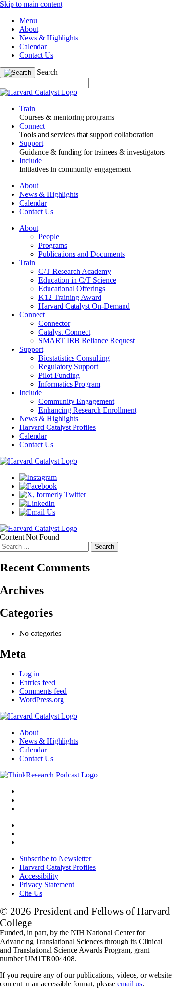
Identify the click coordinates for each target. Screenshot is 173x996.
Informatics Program (69, 384)
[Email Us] (37, 512)
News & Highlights (48, 38)
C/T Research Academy (74, 271)
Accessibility (38, 876)
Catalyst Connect (64, 332)
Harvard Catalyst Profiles (57, 427)
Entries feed (37, 682)
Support (31, 349)
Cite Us (30, 893)
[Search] (17, 72)
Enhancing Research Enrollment (87, 410)
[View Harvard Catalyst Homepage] (38, 92)
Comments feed (43, 691)
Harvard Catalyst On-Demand (84, 306)
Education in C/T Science (77, 280)
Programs (52, 245)
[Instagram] (38, 477)
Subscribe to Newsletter (55, 858)
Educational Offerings (71, 289)
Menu (28, 20)
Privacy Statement (46, 884)
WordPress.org (41, 700)
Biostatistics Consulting (74, 358)
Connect (32, 314)
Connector (54, 323)
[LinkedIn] (37, 503)
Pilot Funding (59, 375)
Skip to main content (31, 4)
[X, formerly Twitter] (52, 495)
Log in (29, 674)
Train (27, 263)
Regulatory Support (68, 366)
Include (30, 392)
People (48, 237)
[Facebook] (38, 486)
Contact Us (36, 55)
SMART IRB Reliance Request (86, 340)
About (28, 29)
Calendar (33, 46)
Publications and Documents (81, 254)
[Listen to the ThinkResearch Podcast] (49, 775)
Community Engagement (76, 401)
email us (129, 984)
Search (47, 72)
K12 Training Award (69, 297)
